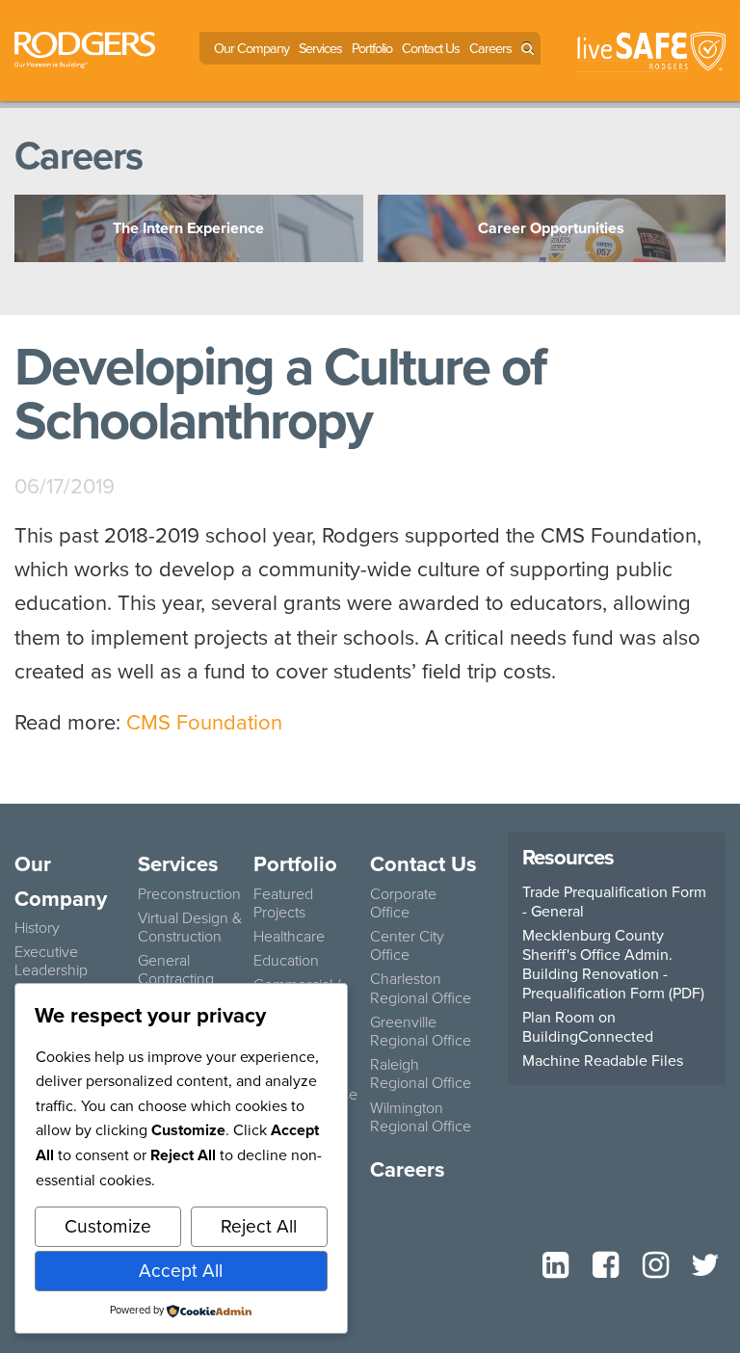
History (37, 927)
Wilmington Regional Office (420, 1117)
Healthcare (289, 936)
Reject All (259, 1226)
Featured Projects (283, 903)
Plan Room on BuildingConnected (587, 1027)
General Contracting (176, 969)
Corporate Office (403, 903)
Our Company (251, 48)
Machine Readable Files (602, 1061)
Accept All (181, 1271)
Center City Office (407, 945)
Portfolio (372, 48)
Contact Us (431, 48)
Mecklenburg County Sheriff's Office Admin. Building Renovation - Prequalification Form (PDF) (613, 964)
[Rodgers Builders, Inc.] (84, 48)
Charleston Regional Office (420, 988)
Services (320, 48)
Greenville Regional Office (420, 1031)
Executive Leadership (51, 961)
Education (286, 960)
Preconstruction (189, 894)
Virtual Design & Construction (190, 927)
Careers (490, 48)
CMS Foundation (207, 722)
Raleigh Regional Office (420, 1073)
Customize (108, 1226)
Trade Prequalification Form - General (614, 902)
